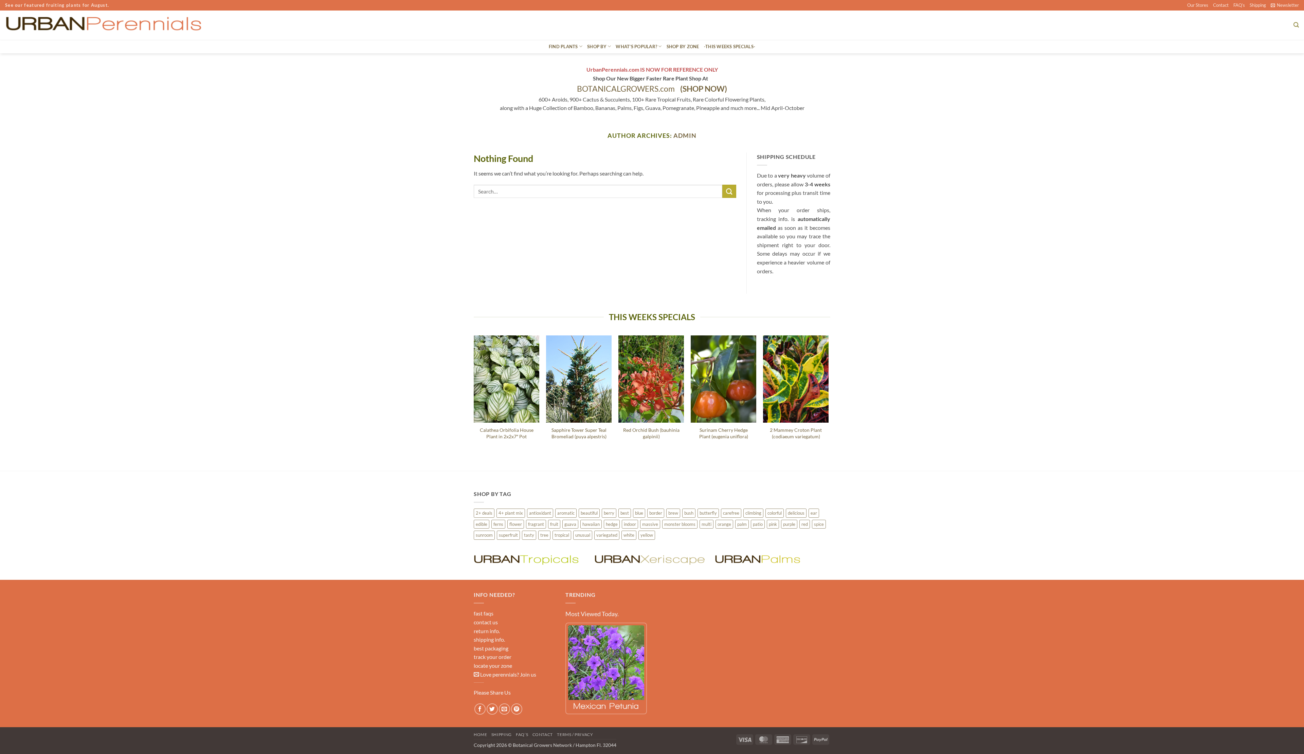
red (804, 524)
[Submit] (729, 191)
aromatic (566, 513)
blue (639, 513)
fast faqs (483, 613)
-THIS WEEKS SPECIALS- (729, 46)
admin (684, 135)
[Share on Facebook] (480, 709)
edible (481, 524)
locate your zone (493, 665)
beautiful (589, 513)
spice (819, 524)
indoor (630, 524)
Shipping (1258, 5)
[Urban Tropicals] (530, 559)
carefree (731, 513)
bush (688, 513)
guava (570, 524)
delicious (796, 513)
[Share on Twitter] (492, 709)
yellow (646, 535)
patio (758, 524)
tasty (529, 535)
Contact (1221, 5)
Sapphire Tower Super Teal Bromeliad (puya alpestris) (578, 433)
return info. (487, 631)
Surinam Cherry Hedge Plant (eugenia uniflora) (723, 433)
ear (814, 513)
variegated (606, 535)
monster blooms (679, 524)
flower (515, 524)
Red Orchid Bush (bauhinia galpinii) (651, 433)
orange (724, 524)
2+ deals (484, 513)
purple (789, 524)
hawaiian (591, 524)
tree (544, 535)
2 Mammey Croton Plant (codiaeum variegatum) (796, 433)
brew (673, 513)
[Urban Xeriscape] (651, 559)
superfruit (508, 535)
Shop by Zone (683, 46)
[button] (1285, 5)
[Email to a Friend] (504, 709)
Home (480, 734)
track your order (492, 657)
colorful (774, 513)
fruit (554, 524)
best (624, 513)
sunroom (484, 535)
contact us (486, 622)
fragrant (536, 524)
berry (609, 513)
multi (706, 524)
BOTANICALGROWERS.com (652, 88)
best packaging (491, 648)
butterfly (708, 513)
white (628, 535)
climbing (753, 513)
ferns (498, 524)
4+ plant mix (511, 513)
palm (742, 524)
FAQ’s (1239, 5)
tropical (562, 535)
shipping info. (489, 639)
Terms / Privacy (575, 734)
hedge (612, 524)
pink (773, 524)
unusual (582, 535)
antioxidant (540, 513)
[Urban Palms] (772, 559)
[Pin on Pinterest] (516, 709)
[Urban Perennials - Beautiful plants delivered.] (103, 25)
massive (650, 524)
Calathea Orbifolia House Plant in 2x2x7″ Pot (506, 433)
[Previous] (474, 397)
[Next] (828, 397)
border (655, 513)
